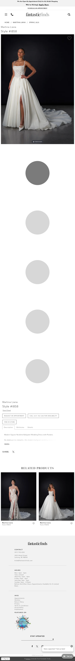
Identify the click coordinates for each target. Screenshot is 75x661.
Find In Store (9, 422)
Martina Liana (19, 22)
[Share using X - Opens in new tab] (13, 452)
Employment (19, 609)
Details (30, 427)
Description (8, 427)
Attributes (20, 427)
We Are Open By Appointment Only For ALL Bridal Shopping (37, 1)
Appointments (20, 598)
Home (7, 22)
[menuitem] (6, 14)
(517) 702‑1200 (20, 552)
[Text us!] (67, 657)
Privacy (17, 604)
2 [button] (37, 222)
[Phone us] (12, 14)
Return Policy (19, 602)
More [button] (6, 444)
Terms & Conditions (21, 606)
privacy (28, 659)
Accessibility (19, 607)
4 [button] (37, 322)
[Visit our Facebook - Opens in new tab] (32, 646)
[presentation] (18, 496)
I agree (5, 659)
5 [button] (37, 371)
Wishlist (17, 600)
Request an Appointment (14, 416)
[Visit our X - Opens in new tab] (37, 646)
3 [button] (37, 272)
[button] (6, 14)
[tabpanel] (37, 89)
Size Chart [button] (7, 410)
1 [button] (37, 173)
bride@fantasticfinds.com (24, 560)
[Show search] (69, 14)
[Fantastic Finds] (37, 14)
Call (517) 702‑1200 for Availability (43, 416)
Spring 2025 (34, 22)
